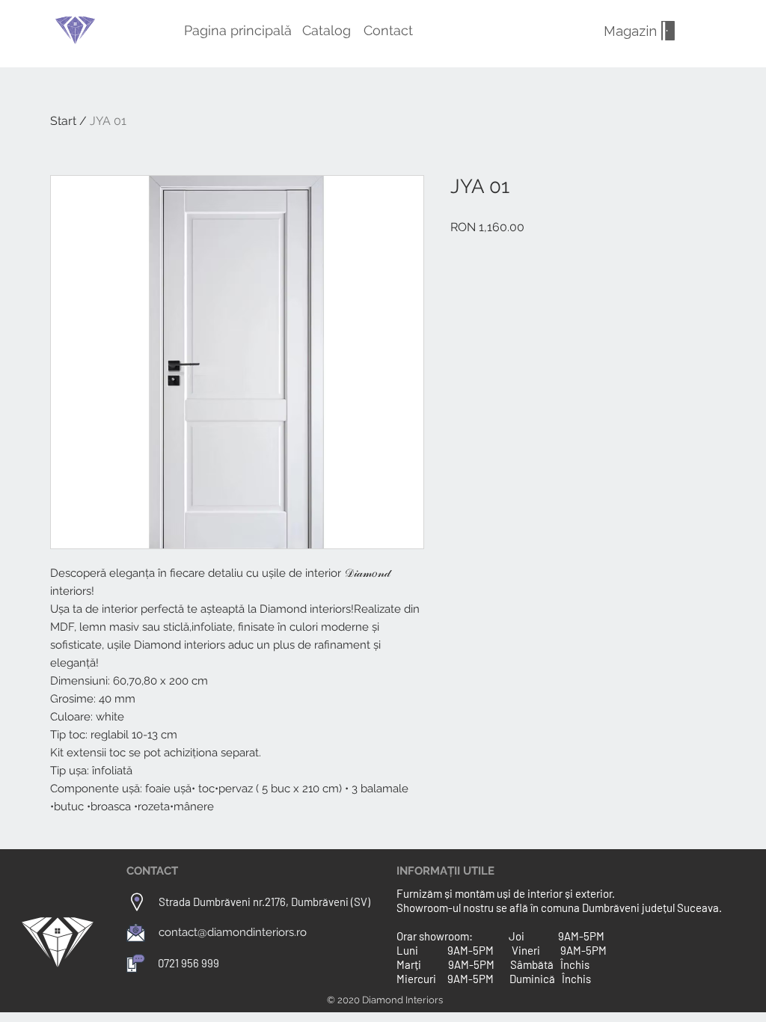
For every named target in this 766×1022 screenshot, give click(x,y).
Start (63, 121)
